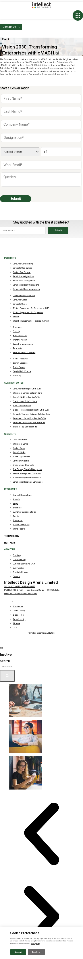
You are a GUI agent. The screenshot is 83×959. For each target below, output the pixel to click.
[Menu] (78, 15)
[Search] (7, 676)
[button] (41, 834)
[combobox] (18, 666)
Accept (18, 952)
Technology (11, 536)
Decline (36, 952)
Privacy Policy (35, 944)
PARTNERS (9, 542)
